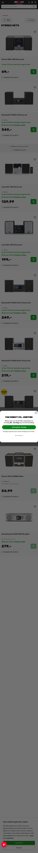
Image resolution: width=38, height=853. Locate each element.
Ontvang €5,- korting (19, 427)
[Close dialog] (36, 413)
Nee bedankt (19, 435)
